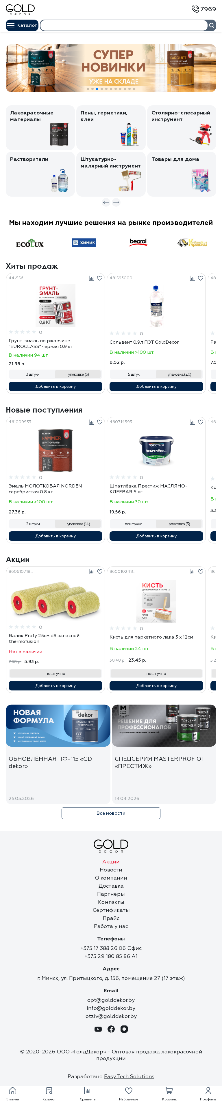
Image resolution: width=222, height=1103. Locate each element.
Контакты (111, 902)
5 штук (133, 374)
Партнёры (111, 894)
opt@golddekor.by (111, 1000)
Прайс (111, 918)
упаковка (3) (179, 524)
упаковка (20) (179, 374)
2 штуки (33, 524)
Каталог (27, 25)
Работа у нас (111, 926)
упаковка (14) (78, 524)
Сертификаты (111, 910)
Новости (111, 870)
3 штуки (32, 374)
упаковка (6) (78, 374)
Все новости (111, 813)
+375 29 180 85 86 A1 (111, 956)
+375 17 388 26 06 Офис (111, 948)
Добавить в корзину (55, 386)
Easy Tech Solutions (129, 1076)
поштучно (133, 524)
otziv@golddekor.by (111, 1016)
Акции (111, 862)
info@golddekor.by (111, 1008)
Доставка (111, 886)
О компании (111, 878)
